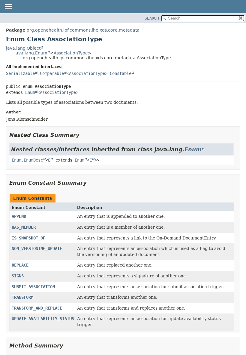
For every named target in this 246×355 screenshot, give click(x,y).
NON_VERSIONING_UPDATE (37, 248)
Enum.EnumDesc (27, 160)
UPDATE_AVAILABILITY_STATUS (43, 318)
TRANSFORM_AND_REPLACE (37, 308)
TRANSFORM (22, 297)
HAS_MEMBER (24, 227)
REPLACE (20, 265)
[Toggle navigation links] (8, 7)
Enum (30, 92)
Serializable (20, 73)
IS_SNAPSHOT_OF (28, 238)
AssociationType (71, 53)
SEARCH (152, 18)
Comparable (52, 73)
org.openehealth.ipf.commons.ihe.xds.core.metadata (83, 30)
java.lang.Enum (30, 53)
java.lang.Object (23, 48)
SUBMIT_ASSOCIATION (33, 286)
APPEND (19, 216)
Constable (120, 73)
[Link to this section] (83, 135)
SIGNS (18, 275)
